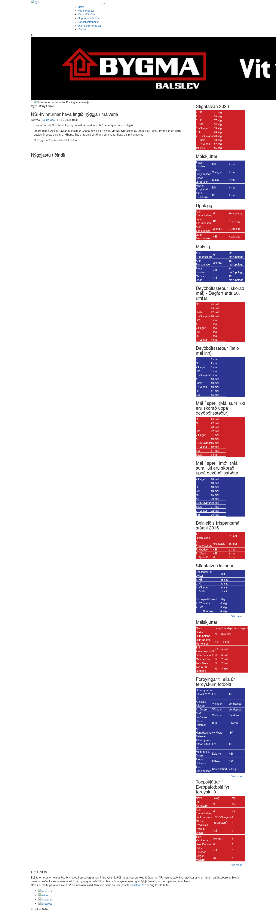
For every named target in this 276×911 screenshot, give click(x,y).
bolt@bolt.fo (137, 885)
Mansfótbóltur (86, 10)
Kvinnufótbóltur (87, 14)
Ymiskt (82, 29)
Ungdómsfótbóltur (88, 18)
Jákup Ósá (48, 120)
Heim (81, 7)
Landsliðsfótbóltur (88, 22)
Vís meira (237, 616)
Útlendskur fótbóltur (89, 25)
